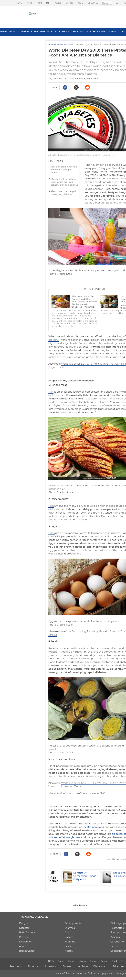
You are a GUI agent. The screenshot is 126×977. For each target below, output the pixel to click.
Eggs (51, 533)
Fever (68, 946)
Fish (50, 391)
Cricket (69, 3)
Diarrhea (70, 927)
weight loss (73, 837)
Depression (25, 941)
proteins (53, 339)
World (29, 3)
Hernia (114, 946)
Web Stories (70, 31)
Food (114, 961)
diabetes (117, 833)
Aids (67, 932)
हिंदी (47, 3)
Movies (82, 961)
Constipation (117, 941)
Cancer (69, 937)
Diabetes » (62, 44)
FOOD (80, 3)
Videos (55, 31)
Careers (67, 966)
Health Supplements (93, 31)
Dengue (23, 923)
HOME (3, 31)
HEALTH (106, 3)
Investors (50, 966)
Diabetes (24, 927)
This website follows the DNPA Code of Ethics (73, 973)
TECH (117, 3)
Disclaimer (99, 966)
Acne (22, 946)
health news (91, 827)
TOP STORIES (41, 31)
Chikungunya (118, 923)
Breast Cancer (27, 950)
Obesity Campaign (20, 31)
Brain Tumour (27, 932)
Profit (39, 3)
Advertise (118, 966)
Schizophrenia (73, 923)
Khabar (71, 961)
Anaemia (115, 937)
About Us (33, 966)
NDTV (19, 3)
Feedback (15, 966)
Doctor (104, 961)
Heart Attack (117, 927)
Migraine (70, 941)
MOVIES (57, 3)
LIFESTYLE (92, 3)
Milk (51, 505)
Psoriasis (24, 937)
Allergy (69, 950)
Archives (83, 966)
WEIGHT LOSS (116, 31)
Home (51, 44)
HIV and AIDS (56, 837)
